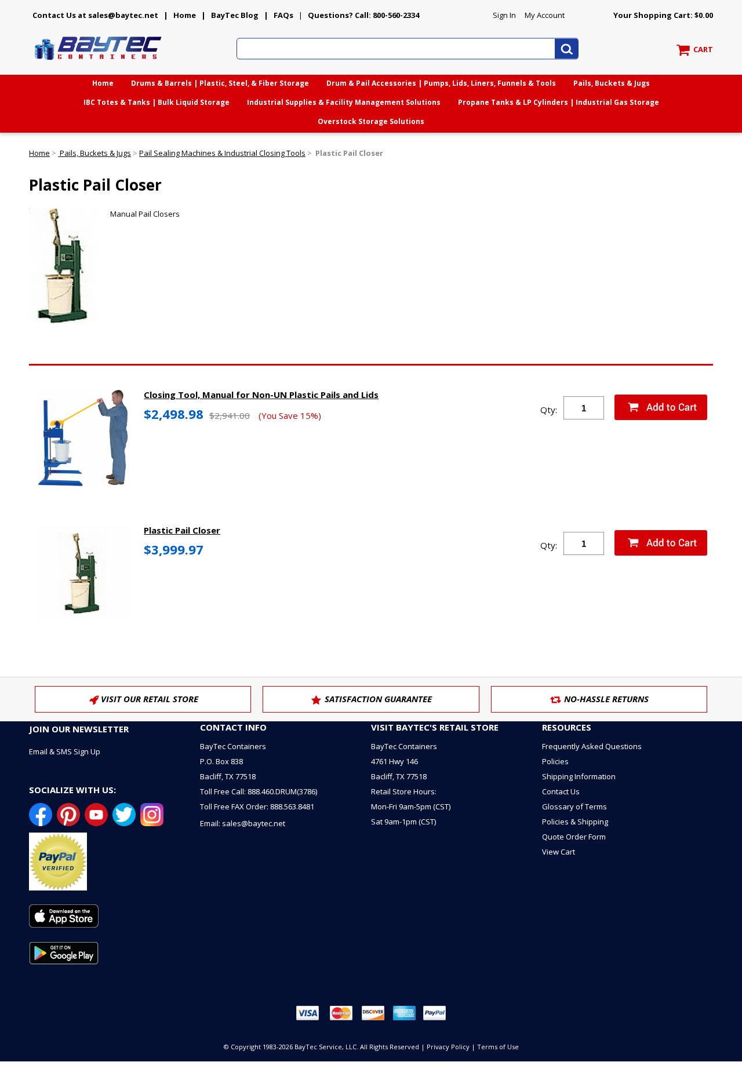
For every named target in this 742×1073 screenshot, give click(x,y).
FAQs (283, 15)
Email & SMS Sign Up (64, 751)
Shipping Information (579, 776)
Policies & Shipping (575, 821)
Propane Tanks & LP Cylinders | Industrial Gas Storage (558, 102)
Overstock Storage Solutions (371, 121)
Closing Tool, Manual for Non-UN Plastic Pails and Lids (261, 394)
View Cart (558, 851)
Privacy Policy (448, 1046)
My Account (545, 15)
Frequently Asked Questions (592, 746)
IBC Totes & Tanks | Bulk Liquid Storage (156, 102)
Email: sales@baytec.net (242, 823)
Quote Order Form (574, 836)
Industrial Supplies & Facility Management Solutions (344, 102)
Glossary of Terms (574, 806)
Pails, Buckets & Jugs (611, 83)
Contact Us (561, 791)
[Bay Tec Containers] (98, 63)
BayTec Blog (235, 15)
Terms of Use (498, 1046)
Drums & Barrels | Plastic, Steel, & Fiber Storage (220, 83)
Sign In (504, 15)
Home (184, 15)
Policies (555, 761)
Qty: (548, 409)
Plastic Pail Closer (182, 530)
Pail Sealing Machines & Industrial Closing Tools (222, 153)
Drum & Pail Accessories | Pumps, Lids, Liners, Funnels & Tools (441, 83)
